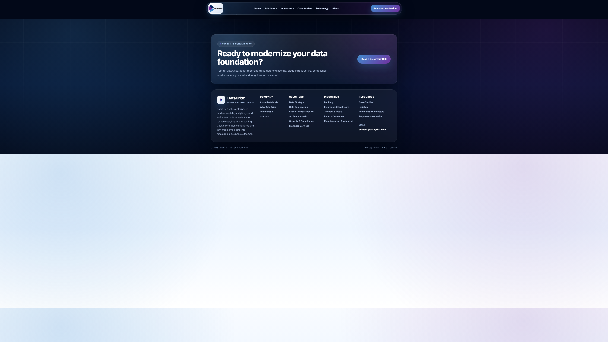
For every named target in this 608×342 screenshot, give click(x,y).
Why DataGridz (268, 107)
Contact (264, 116)
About (335, 8)
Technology (322, 8)
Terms (384, 147)
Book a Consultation (385, 8)
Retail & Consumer (334, 116)
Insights (363, 107)
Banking (328, 102)
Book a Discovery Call (373, 58)
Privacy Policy (372, 147)
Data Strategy (296, 102)
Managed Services (299, 125)
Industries (287, 8)
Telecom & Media (333, 111)
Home (257, 8)
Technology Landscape (371, 111)
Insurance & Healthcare (336, 107)
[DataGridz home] (215, 8)
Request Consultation (371, 116)
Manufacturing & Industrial (338, 121)
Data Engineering (298, 107)
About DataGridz (269, 102)
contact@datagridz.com (372, 129)
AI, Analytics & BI (298, 116)
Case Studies (305, 8)
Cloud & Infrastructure (301, 111)
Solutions (271, 8)
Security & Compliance (301, 121)
